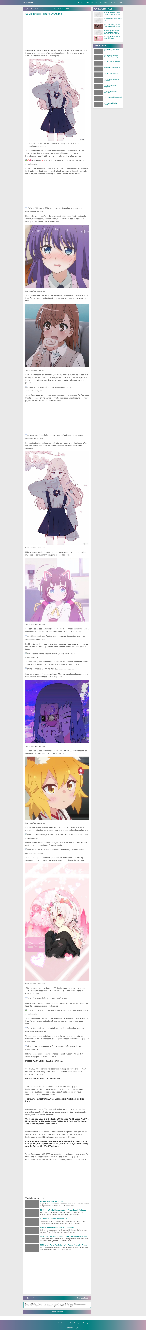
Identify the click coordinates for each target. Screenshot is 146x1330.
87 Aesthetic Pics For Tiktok (110, 103)
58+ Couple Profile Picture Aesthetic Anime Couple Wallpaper (63, 1210)
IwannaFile (28, 2)
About (60, 1323)
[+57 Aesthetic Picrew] (99, 74)
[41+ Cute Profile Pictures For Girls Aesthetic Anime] (98, 26)
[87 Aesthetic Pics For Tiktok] (99, 104)
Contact (68, 1323)
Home (80, 2)
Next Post (30, 1298)
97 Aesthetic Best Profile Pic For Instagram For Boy (112, 13)
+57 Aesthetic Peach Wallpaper (110, 85)
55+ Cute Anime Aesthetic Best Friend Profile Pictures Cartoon (63, 1236)
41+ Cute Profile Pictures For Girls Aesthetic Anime (112, 25)
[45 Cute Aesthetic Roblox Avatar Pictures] (98, 38)
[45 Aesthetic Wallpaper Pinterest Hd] (99, 51)
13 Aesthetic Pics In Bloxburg (110, 91)
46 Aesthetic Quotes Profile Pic (113, 19)
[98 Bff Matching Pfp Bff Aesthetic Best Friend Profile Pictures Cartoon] (98, 32)
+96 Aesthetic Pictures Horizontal (111, 80)
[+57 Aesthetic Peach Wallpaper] (99, 86)
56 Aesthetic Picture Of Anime (43, 13)
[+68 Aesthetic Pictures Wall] (99, 98)
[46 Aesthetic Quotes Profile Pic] (98, 20)
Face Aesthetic (91, 2)
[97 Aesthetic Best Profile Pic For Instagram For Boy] (98, 14)
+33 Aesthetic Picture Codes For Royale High (111, 56)
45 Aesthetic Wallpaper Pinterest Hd (111, 50)
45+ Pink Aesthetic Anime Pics (51, 1201)
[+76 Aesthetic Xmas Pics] (99, 63)
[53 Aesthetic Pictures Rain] (99, 69)
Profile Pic (103, 2)
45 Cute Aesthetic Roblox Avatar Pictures (112, 37)
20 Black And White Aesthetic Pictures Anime (57, 1227)
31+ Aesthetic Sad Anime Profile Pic (53, 1219)
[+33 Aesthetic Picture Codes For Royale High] (99, 57)
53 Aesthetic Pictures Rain (112, 67)
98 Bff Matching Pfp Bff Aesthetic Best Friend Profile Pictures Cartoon (111, 32)
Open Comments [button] (57, 1312)
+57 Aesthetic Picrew (111, 73)
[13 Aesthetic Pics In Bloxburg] (99, 92)
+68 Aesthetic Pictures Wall (113, 97)
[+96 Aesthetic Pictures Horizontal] (99, 80)
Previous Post (82, 1298)
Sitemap (85, 1323)
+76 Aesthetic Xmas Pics (112, 61)
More (113, 2)
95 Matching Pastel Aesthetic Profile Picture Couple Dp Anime (63, 1245)
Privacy (76, 1323)
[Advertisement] (57, 31)
